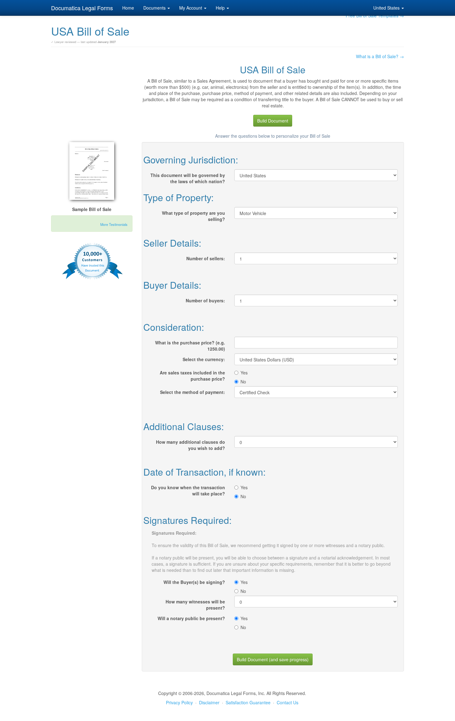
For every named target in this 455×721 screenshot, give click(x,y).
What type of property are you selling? (193, 216)
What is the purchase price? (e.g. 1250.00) (190, 345)
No (243, 381)
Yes (244, 372)
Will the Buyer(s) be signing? (194, 582)
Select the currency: (204, 359)
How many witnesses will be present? (195, 604)
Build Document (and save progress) (273, 659)
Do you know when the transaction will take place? (188, 490)
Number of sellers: (205, 258)
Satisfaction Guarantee (248, 702)
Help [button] (221, 8)
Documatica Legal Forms (82, 8)
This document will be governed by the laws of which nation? (187, 178)
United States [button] (387, 8)
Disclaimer (209, 702)
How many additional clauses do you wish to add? (190, 445)
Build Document (272, 121)
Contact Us (287, 702)
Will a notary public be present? (191, 618)
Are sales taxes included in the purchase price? (192, 375)
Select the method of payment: (192, 392)
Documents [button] (155, 8)
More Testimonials (114, 224)
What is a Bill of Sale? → (380, 56)
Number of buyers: (205, 300)
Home (128, 8)
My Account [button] (191, 8)
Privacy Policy (179, 702)
